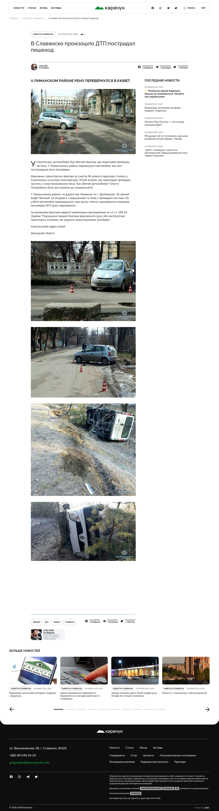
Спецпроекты (117, 755)
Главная (13, 18)
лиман (56, 622)
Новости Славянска (33, 18)
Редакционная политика (154, 761)
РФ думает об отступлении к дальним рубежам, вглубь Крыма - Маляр (166, 137)
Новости (19, 8)
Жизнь (44, 8)
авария (36, 622)
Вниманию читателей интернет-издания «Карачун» (163, 109)
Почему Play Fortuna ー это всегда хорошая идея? (164, 123)
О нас (134, 755)
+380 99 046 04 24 (22, 755)
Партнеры (180, 761)
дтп (47, 622)
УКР (203, 8)
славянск (70, 622)
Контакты (148, 755)
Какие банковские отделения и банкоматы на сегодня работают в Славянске (80, 696)
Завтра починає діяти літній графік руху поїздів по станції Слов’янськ (134, 694)
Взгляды (56, 8)
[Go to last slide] (12, 709)
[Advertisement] (83, 588)
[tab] (58, 709)
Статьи (32, 8)
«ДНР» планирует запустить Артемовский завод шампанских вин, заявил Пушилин (166, 153)
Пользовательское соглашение (178, 755)
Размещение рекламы (122, 761)
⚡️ (164, 93)
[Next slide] (206, 709)
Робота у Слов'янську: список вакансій (184, 693)
